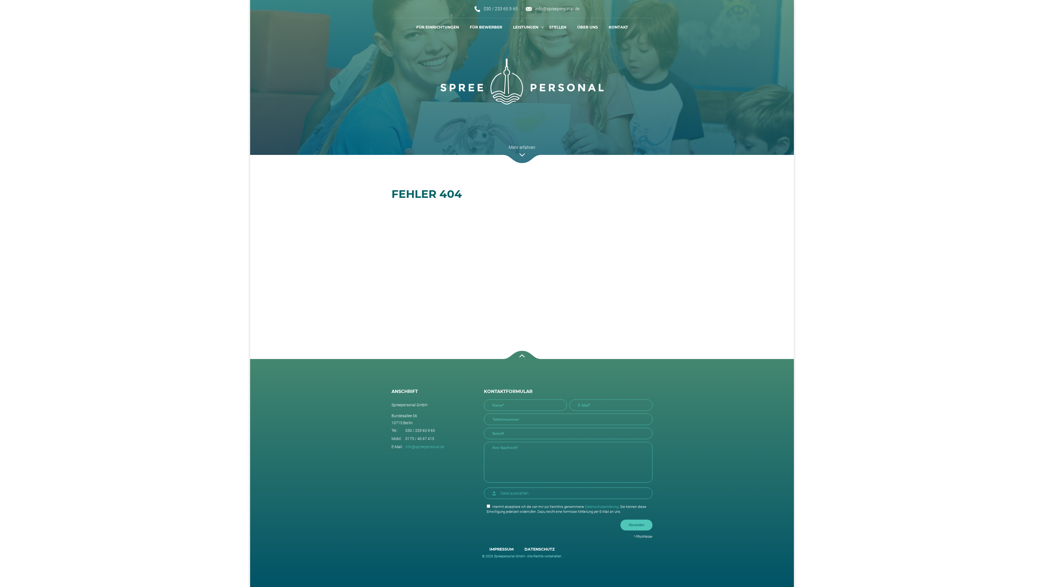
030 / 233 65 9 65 (501, 8)
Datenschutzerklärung (602, 507)
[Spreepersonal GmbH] (522, 82)
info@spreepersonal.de (557, 8)
